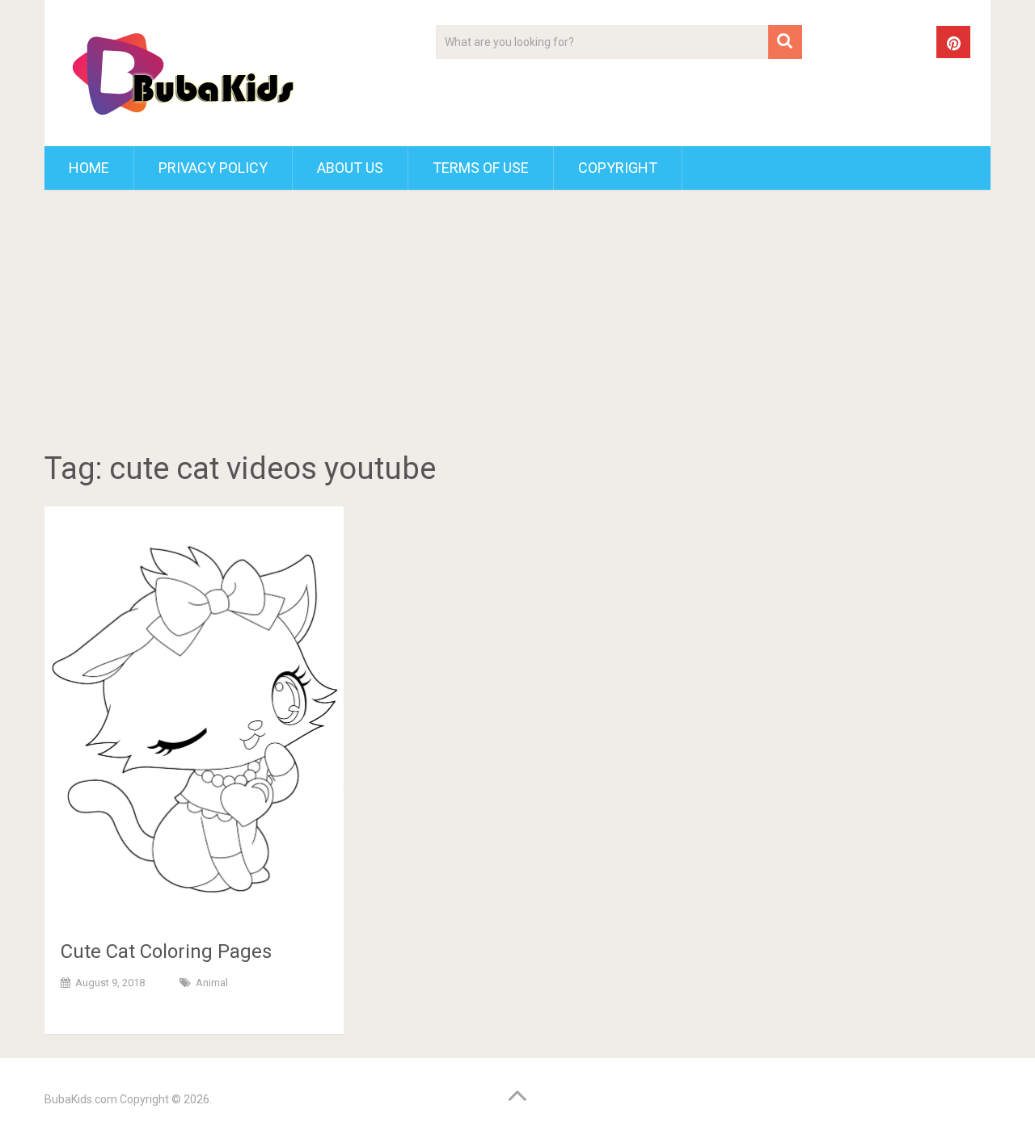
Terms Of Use (481, 167)
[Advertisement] (517, 323)
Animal (212, 982)
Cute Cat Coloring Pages (166, 951)
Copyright (617, 167)
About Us (350, 167)
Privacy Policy (213, 167)
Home (89, 167)
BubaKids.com (80, 1099)
